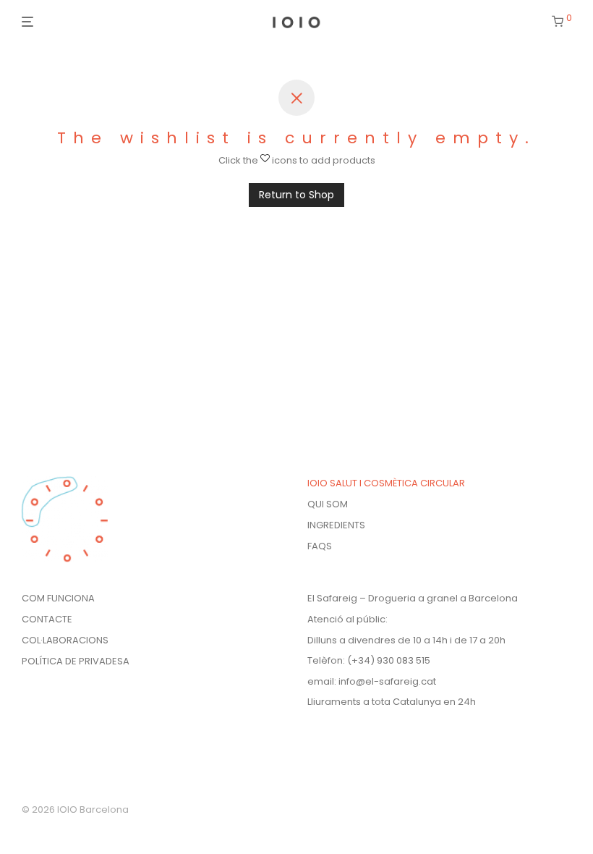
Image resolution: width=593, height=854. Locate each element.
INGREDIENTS (336, 525)
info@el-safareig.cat (387, 681)
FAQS (319, 546)
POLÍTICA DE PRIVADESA (75, 661)
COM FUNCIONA (58, 598)
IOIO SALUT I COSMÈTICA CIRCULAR (386, 483)
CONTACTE (47, 619)
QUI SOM (327, 504)
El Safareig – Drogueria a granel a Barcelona (412, 598)
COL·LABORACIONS (65, 640)
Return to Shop (296, 194)
